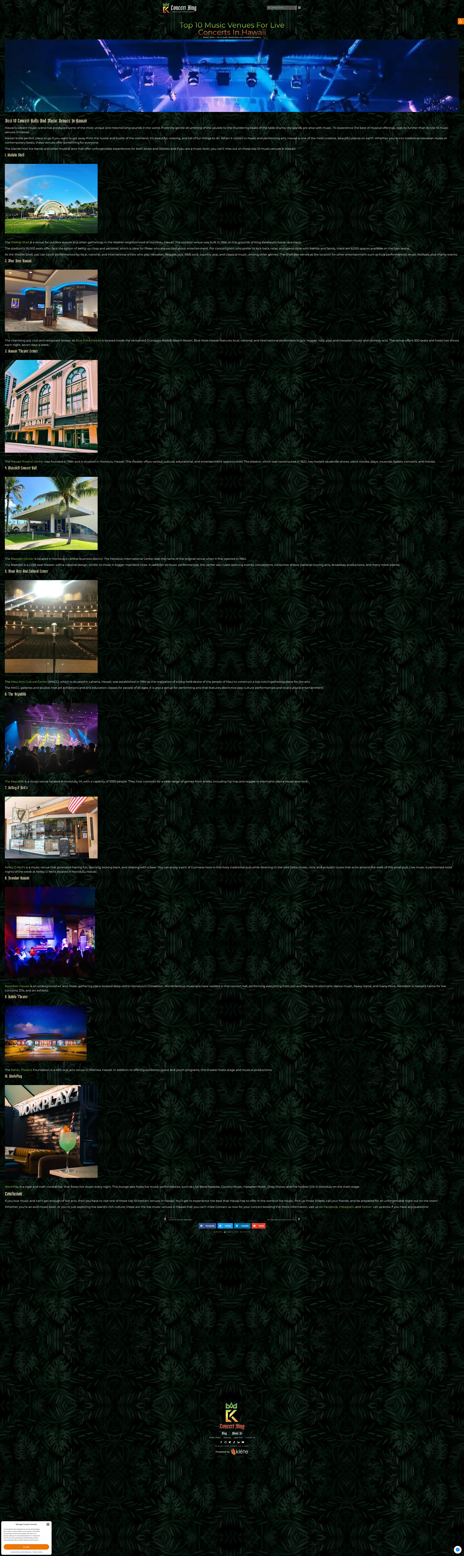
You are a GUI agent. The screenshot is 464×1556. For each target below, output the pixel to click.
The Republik (14, 781)
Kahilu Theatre (21, 1070)
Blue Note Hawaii (88, 340)
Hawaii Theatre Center (27, 461)
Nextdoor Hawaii (17, 986)
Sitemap (227, 1437)
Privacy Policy (37, 1552)
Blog (212, 37)
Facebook (331, 1207)
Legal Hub (238, 1437)
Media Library (215, 1437)
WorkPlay (12, 1186)
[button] (461, 21)
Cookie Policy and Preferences (21, 1552)
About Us (237, 1433)
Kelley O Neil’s (15, 867)
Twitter (367, 1207)
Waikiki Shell (20, 242)
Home (205, 37)
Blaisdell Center (22, 559)
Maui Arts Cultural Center (29, 681)
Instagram (346, 1207)
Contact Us (250, 1437)
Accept (26, 1547)
